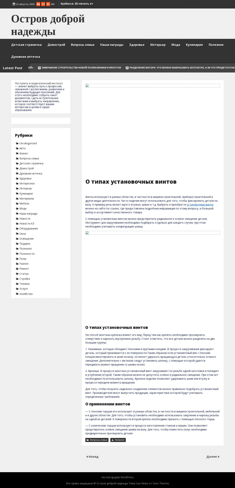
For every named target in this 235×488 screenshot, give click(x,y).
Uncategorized (28, 143)
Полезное (216, 45)
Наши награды (111, 45)
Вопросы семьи (82, 45)
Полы (22, 258)
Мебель (24, 203)
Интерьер (158, 45)
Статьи (23, 273)
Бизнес (23, 153)
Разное (23, 263)
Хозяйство (26, 294)
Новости (24, 218)
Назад (94, 457)
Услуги (23, 288)
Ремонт (24, 268)
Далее (212, 457)
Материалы (26, 198)
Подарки (24, 243)
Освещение (26, 238)
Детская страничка (26, 45)
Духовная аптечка (25, 57)
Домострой (56, 45)
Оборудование (28, 228)
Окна (22, 233)
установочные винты (200, 204)
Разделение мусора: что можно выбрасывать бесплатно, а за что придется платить (153, 67)
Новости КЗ (26, 223)
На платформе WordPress (118, 477)
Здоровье (136, 45)
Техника (24, 283)
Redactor (120, 439)
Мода (175, 45)
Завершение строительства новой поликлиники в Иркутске (50, 67)
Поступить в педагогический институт (39, 83)
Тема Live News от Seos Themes (149, 483)
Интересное (27, 183)
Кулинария (194, 45)
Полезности (27, 253)
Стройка (24, 278)
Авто (22, 148)
